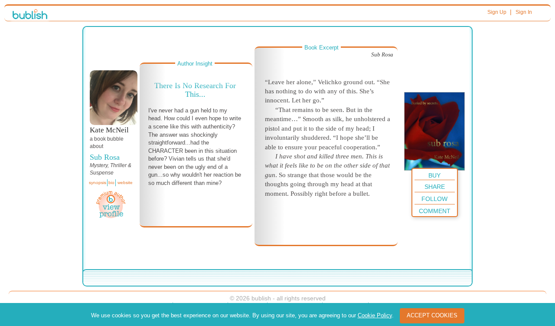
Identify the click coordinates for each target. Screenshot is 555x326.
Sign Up (496, 12)
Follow (434, 198)
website (125, 182)
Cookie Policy (375, 315)
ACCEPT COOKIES (432, 315)
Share (434, 186)
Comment (435, 210)
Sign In (524, 12)
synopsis (97, 182)
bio (111, 182)
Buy (434, 175)
